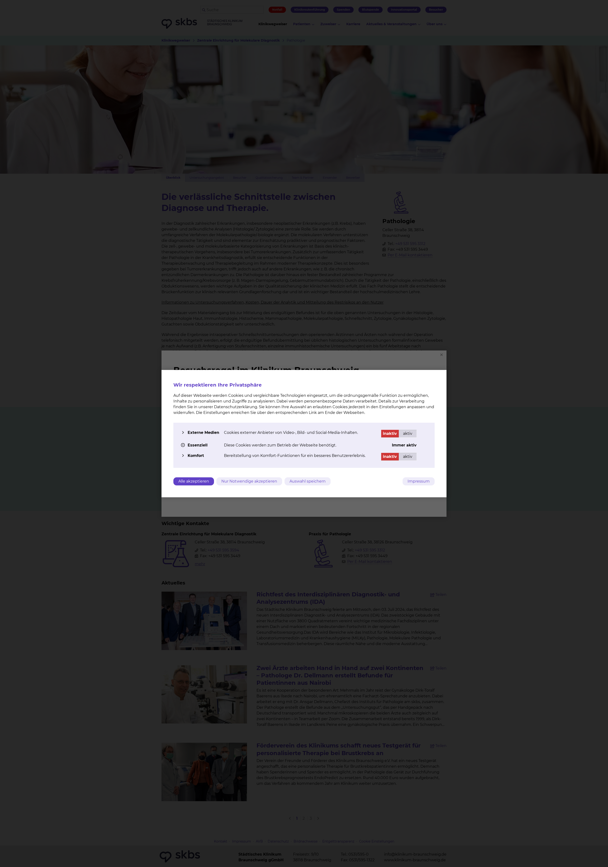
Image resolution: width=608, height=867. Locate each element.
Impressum (419, 481)
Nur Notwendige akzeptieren (249, 481)
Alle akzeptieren (193, 481)
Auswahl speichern (308, 481)
